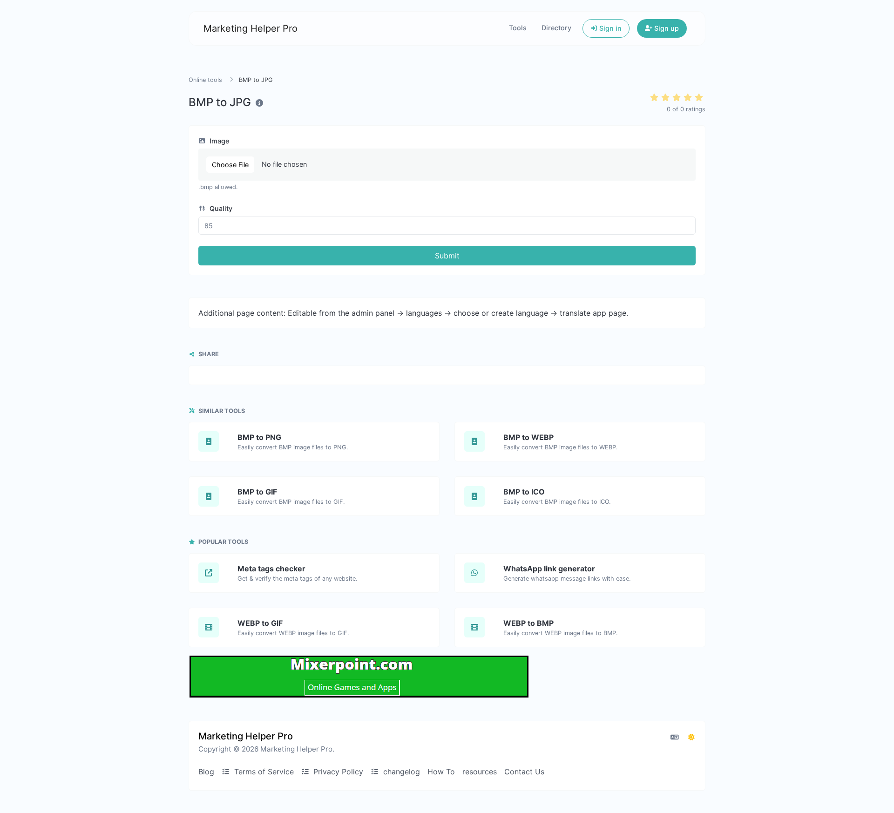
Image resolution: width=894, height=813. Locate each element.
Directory (556, 28)
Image (218, 141)
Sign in (609, 28)
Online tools (205, 79)
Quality (220, 208)
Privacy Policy (337, 771)
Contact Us (524, 771)
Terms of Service (263, 771)
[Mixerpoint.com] (359, 677)
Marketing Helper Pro (250, 28)
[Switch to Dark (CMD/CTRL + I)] (691, 737)
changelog (400, 771)
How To (441, 771)
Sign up (665, 28)
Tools (518, 28)
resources (479, 771)
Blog (206, 771)
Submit (447, 255)
